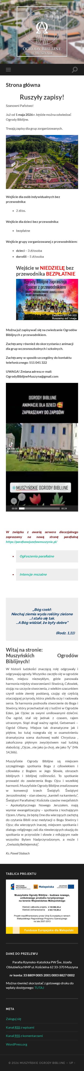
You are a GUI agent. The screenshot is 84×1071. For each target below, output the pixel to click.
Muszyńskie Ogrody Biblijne (42, 1062)
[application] (42, 447)
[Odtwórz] (8, 508)
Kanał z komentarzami (24, 1036)
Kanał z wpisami (20, 1027)
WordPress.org (16, 1044)
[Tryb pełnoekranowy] (75, 508)
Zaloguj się (13, 1019)
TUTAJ (39, 987)
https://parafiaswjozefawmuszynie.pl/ (31, 542)
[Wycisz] (70, 508)
